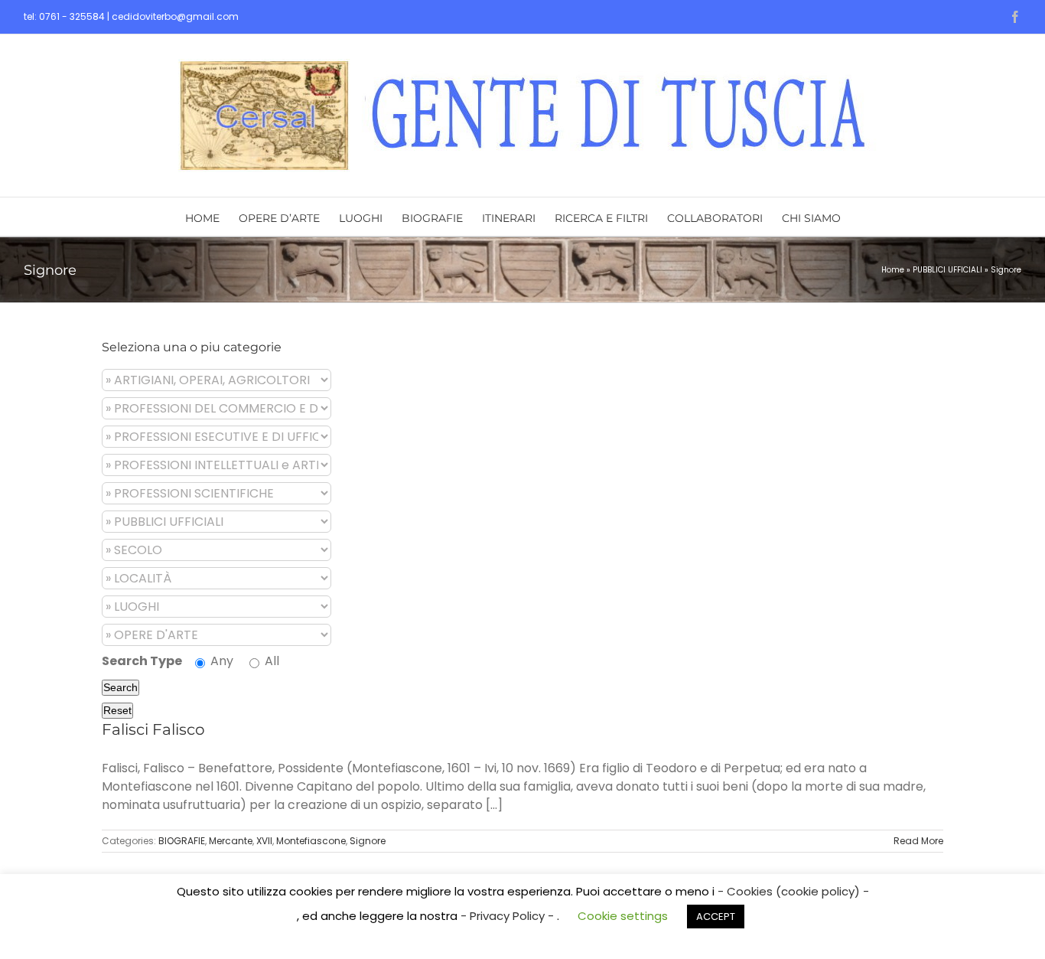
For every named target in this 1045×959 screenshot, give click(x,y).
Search (120, 687)
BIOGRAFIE (181, 840)
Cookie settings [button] (623, 916)
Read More (918, 840)
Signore (368, 840)
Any (220, 661)
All (270, 661)
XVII (264, 840)
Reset (117, 710)
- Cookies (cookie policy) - (793, 891)
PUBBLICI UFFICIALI (947, 270)
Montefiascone (311, 840)
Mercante (230, 840)
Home (892, 270)
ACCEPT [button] (715, 916)
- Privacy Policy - (509, 916)
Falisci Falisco (153, 729)
